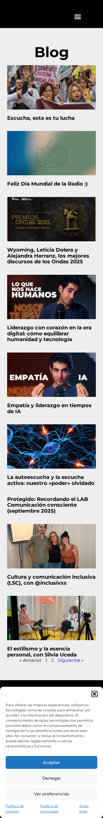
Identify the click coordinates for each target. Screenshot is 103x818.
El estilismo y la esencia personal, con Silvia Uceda (42, 652)
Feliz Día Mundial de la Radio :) (47, 184)
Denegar (51, 778)
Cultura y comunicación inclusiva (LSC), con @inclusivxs (51, 580)
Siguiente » (71, 660)
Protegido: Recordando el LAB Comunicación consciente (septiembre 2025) (47, 505)
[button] (94, 694)
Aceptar (51, 762)
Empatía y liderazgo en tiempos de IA (49, 408)
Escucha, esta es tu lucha (41, 118)
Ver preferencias (51, 794)
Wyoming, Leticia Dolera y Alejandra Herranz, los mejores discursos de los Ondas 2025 (48, 256)
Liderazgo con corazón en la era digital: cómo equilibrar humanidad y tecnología (49, 334)
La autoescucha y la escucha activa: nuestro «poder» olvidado (50, 480)
